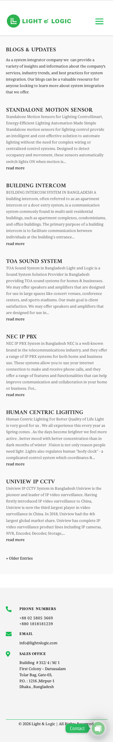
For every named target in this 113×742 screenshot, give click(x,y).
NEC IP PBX (21, 337)
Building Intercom (36, 186)
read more (15, 167)
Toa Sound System (34, 262)
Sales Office (32, 654)
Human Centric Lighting (44, 413)
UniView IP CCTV (30, 482)
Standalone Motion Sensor (49, 110)
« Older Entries (19, 558)
